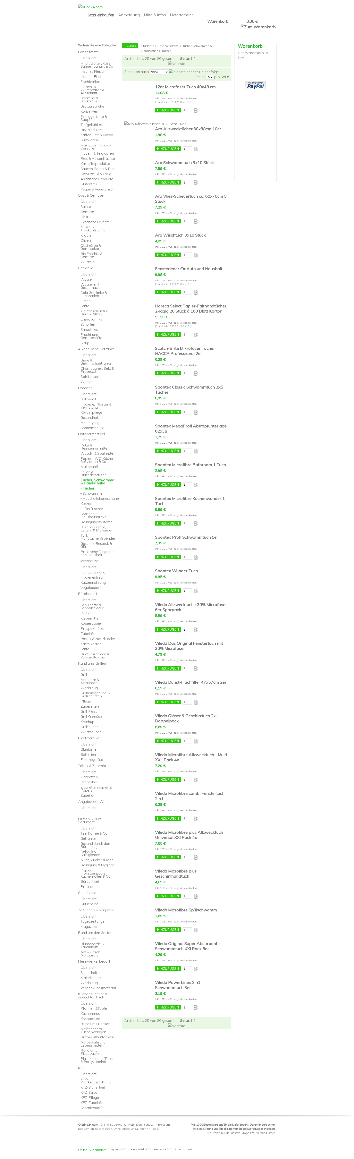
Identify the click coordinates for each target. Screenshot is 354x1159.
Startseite (147, 46)
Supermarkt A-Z (184, 1149)
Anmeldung (129, 14)
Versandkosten (188, 98)
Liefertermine (182, 14)
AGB (131, 1124)
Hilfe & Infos (155, 14)
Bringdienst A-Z (117, 1149)
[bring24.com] (90, 7)
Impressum (162, 1124)
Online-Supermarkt (113, 1124)
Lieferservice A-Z (161, 1149)
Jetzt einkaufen (101, 14)
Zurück (131, 46)
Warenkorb (218, 21)
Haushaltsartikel (168, 46)
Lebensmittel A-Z (139, 1149)
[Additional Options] (255, 83)
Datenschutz (144, 1124)
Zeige (200, 76)
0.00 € (252, 21)
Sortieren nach (136, 71)
